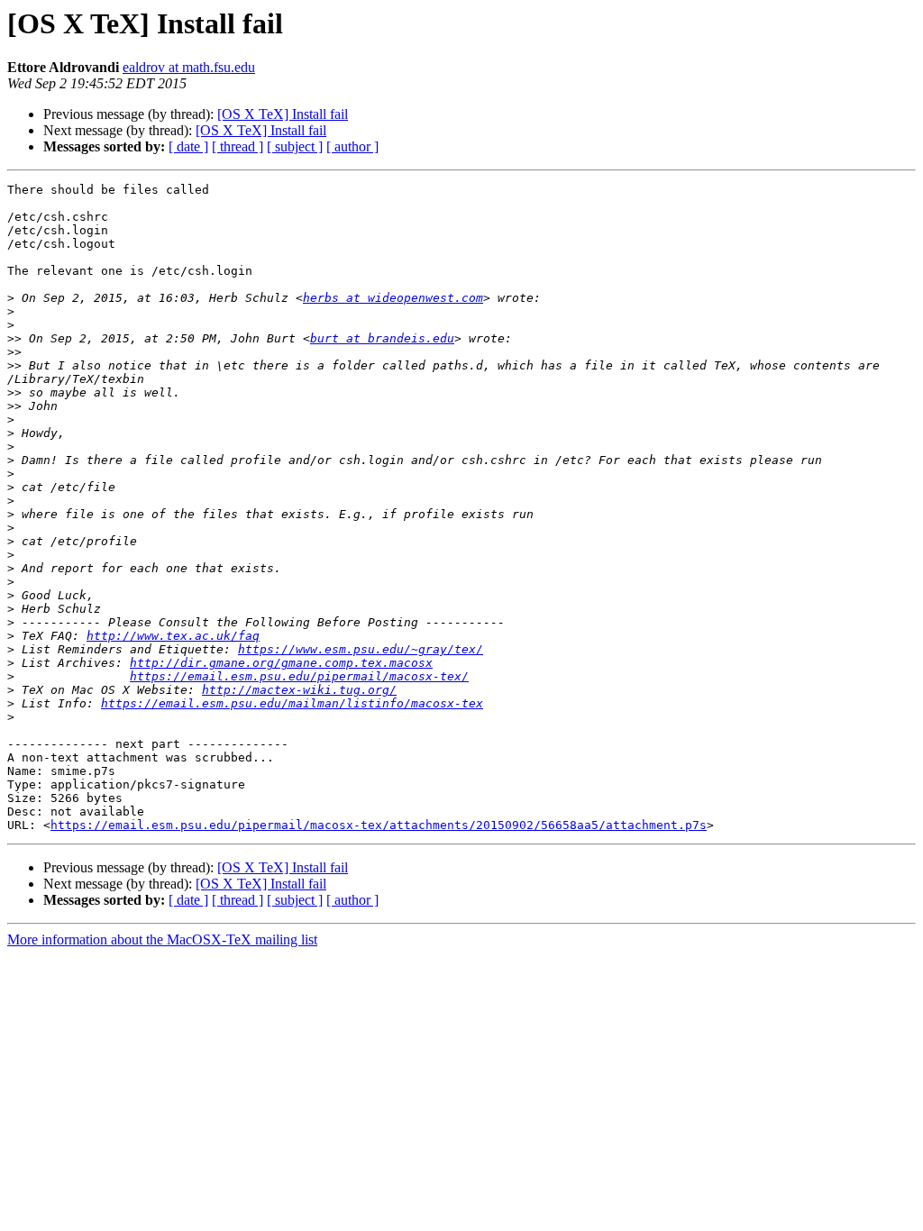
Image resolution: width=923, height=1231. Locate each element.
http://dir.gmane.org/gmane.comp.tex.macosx (281, 663)
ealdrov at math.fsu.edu (189, 67)
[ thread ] (237, 146)
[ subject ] (295, 146)
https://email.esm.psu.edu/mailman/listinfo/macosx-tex (292, 703)
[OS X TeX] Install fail (282, 114)
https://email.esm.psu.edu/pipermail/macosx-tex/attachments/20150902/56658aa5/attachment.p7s (378, 825)
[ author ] (352, 146)
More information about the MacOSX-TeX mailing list (162, 939)
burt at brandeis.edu (382, 338)
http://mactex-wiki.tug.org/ (299, 690)
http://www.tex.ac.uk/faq (173, 636)
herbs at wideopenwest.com (393, 298)
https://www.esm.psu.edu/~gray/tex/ (360, 649)
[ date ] (188, 146)
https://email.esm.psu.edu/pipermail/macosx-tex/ (299, 676)
